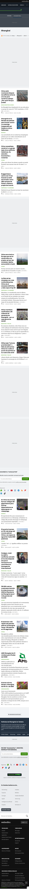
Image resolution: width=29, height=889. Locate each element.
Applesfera (4, 835)
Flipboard (25, 490)
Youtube (11, 490)
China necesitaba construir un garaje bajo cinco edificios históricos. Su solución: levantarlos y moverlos (8, 152)
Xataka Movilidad (19, 795)
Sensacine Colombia (20, 878)
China (13, 35)
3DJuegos (17, 830)
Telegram (18, 490)
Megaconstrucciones (7, 105)
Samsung (17, 798)
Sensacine (17, 840)
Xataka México (5, 873)
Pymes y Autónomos (20, 863)
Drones (3, 513)
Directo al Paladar (6, 851)
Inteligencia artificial (7, 801)
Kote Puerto (8, 647)
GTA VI (25, 35)
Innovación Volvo (17, 15)
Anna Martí (8, 547)
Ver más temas (6, 809)
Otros (3, 160)
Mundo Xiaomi (5, 839)
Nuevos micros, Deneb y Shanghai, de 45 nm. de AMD (7, 684)
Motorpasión (18, 851)
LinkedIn (1, 493)
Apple (24, 734)
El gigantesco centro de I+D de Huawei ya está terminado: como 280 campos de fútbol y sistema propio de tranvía (7, 179)
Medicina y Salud (6, 323)
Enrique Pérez (9, 194)
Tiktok (4, 493)
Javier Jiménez (9, 337)
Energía (4, 795)
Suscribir (25, 479)
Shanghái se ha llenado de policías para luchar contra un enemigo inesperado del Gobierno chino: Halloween (7, 124)
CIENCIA (22, 5)
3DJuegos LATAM (19, 873)
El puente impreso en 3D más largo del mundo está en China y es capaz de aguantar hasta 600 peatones (8, 534)
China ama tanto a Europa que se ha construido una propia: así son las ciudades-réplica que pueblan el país (8, 259)
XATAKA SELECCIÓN (13, 5)
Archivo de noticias (15, 714)
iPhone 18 (19, 35)
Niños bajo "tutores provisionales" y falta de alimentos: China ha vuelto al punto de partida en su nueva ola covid (8, 348)
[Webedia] (25, 1)
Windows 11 (18, 804)
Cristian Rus (8, 523)
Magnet (3, 132)
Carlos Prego (9, 113)
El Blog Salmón (18, 861)
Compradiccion (5, 865)
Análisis (19, 734)
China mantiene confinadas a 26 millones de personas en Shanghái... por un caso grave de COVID (7, 315)
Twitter (4, 490)
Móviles (17, 792)
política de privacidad (21, 482)
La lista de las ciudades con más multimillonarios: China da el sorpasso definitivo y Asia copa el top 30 (8, 283)
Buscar (27, 816)
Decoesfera (4, 863)
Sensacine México (19, 875)
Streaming (12, 734)
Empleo (4, 804)
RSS (22, 490)
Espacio (4, 792)
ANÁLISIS (3, 5)
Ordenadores (5, 659)
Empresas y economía (7, 187)
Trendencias (5, 861)
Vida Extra (17, 833)
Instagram (15, 490)
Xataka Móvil (5, 833)
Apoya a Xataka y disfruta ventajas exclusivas (15, 777)
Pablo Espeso (8, 677)
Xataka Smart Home (6, 837)
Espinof (17, 843)
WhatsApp (1, 490)
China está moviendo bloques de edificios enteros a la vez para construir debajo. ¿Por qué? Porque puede (8, 96)
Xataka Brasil (5, 875)
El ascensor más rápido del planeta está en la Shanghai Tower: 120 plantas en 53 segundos (8, 625)
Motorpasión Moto (19, 853)
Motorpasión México (20, 880)
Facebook (8, 490)
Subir (23, 822)
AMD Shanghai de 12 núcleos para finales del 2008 (8, 655)
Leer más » (7, 111)
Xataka (3, 830)
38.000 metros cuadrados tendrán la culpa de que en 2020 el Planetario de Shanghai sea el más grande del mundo (8, 592)
